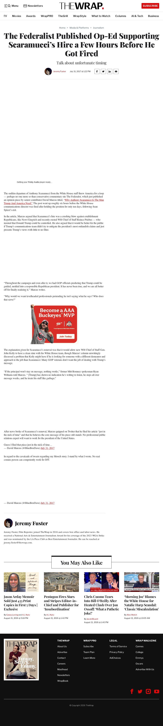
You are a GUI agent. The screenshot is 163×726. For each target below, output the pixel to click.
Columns (120, 16)
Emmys (139, 657)
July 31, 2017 (47, 448)
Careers (61, 663)
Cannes (139, 646)
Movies (16, 16)
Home (62, 27)
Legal (113, 640)
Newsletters (35, 5)
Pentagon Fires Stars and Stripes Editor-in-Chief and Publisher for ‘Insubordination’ (61, 602)
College (139, 652)
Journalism (98, 27)
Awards (30, 16)
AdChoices (115, 657)
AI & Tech (137, 16)
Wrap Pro (89, 640)
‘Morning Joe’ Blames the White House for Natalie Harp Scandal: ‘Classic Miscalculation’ (141, 602)
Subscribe (150, 5)
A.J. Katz (26, 615)
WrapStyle (79, 16)
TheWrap (63, 640)
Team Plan (88, 652)
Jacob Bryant (92, 619)
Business (153, 16)
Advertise (62, 652)
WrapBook (62, 680)
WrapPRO (47, 16)
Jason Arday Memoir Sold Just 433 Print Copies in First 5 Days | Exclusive (20, 602)
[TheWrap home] (81, 6)
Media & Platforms (79, 27)
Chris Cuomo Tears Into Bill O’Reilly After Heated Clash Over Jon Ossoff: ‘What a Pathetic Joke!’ (101, 604)
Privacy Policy (117, 652)
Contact (61, 657)
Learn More (89, 657)
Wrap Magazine (146, 640)
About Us (62, 646)
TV (5, 16)
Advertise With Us (145, 669)
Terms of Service (118, 646)
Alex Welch (132, 615)
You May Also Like (82, 562)
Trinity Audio (33, 182)
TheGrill (63, 16)
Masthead (62, 669)
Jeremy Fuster (59, 71)
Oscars (139, 663)
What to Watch (101, 16)
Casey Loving (12, 615)
